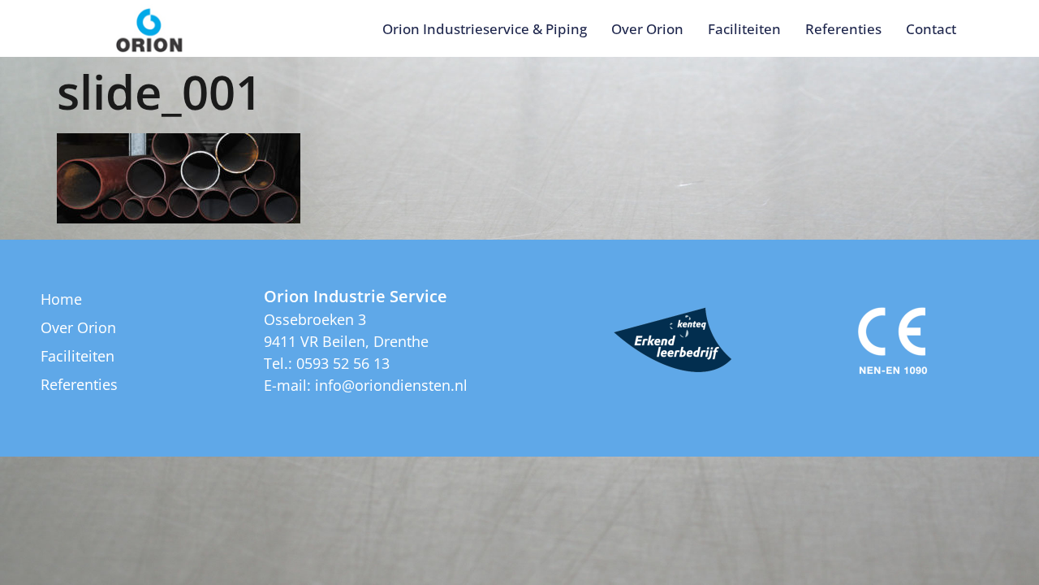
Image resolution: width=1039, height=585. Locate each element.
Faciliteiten (744, 29)
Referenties (843, 29)
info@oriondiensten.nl (391, 385)
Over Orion (647, 29)
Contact (931, 29)
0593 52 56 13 (343, 363)
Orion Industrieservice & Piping (484, 29)
